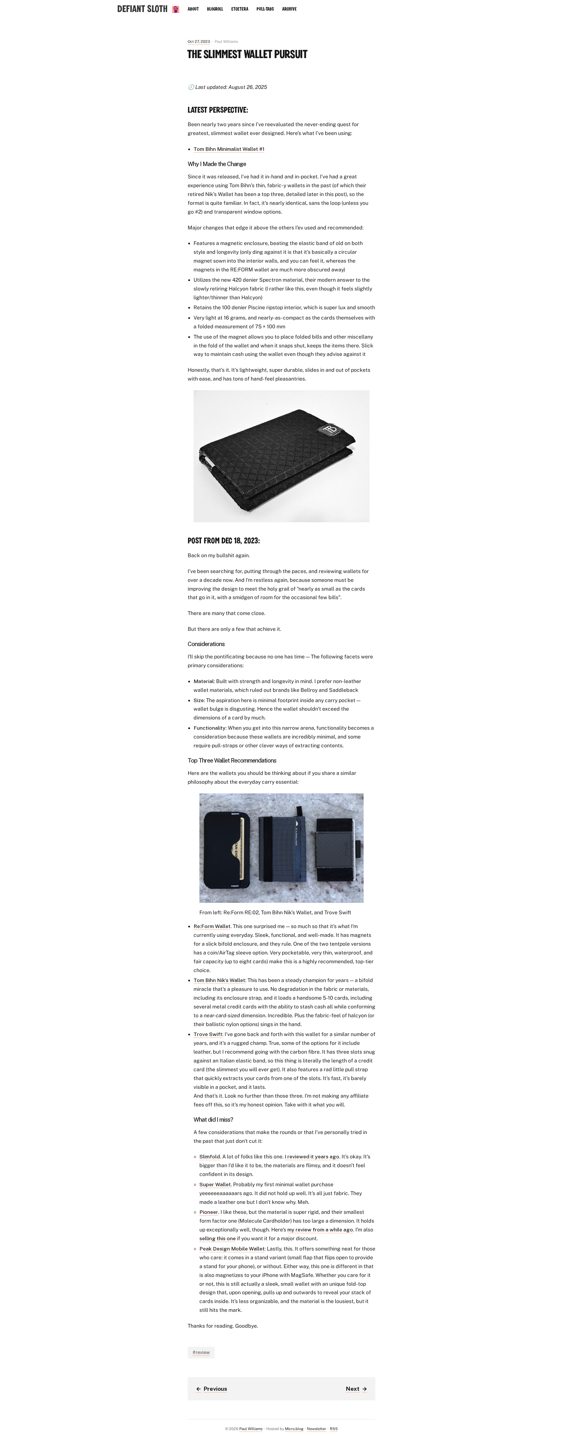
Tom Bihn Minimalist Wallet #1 (229, 149)
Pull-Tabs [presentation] (265, 9)
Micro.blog (294, 1429)
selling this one (217, 1238)
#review (201, 1352)
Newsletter (316, 1429)
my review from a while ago (320, 1229)
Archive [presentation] (289, 9)
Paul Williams (250, 1429)
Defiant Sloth (142, 9)
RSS (334, 1429)
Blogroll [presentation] (215, 9)
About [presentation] (193, 9)
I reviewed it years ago (312, 1156)
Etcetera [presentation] (239, 9)
